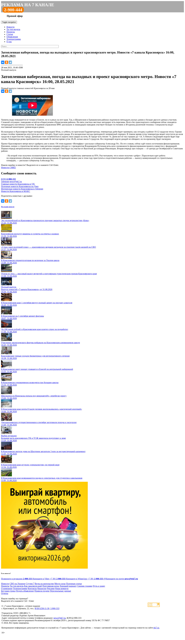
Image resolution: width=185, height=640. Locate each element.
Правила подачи (41, 591)
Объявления (12, 37)
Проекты (11, 32)
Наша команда (61, 588)
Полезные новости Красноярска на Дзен (19, 186)
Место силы (60, 583)
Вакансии (41, 588)
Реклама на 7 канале (27, 4)
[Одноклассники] (6, 62)
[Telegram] (10, 62)
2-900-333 (54, 608)
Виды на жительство (44, 583)
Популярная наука (50, 586)
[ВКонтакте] (2, 62)
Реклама (51, 588)
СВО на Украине (17, 583)
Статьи (10, 34)
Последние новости (7, 206)
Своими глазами (84, 586)
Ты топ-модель (13, 29)
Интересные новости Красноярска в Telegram (22, 189)
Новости (10, 27)
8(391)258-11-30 (42, 608)
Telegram (5, 181)
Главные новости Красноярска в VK (18, 184)
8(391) (8, 179)
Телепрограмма (14, 39)
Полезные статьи (74, 583)
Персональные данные (60, 591)
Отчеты (4, 593)
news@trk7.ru (16, 181)
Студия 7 (30, 583)
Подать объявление (25, 591)
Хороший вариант (68, 586)
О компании (6, 588)
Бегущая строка (8, 591)
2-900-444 (13, 9)
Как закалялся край (33, 586)
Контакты (32, 588)
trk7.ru (156, 628)
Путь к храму (99, 586)
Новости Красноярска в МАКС (15, 191)
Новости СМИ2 (8, 167)
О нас (9, 41)
